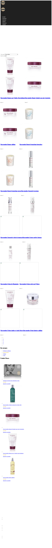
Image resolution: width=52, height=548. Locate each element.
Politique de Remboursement (9, 530)
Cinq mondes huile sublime (9, 477)
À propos (4, 18)
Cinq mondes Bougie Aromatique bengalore (31, 144)
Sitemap (24, 546)
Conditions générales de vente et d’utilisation (12, 527)
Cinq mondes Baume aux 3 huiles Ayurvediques (13, 98)
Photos (4, 21)
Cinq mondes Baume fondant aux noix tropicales (37, 98)
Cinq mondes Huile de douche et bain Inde (12, 405)
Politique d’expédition (7, 528)
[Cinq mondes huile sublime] (12, 476)
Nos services (5, 518)
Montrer (2, 56)
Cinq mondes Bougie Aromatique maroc (11, 191)
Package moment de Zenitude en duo (11, 380)
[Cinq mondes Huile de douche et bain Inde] (12, 403)
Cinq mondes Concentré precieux (30, 191)
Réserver (4, 23)
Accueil (3, 16)
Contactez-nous (6, 519)
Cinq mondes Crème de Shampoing (10, 284)
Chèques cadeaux (7, 350)
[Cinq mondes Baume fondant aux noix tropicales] (12, 427)
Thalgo (4, 354)
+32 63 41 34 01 (11, 510)
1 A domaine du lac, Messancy (9, 507)
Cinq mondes (6, 352)
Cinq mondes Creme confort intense (32, 237)
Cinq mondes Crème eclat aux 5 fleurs (30, 284)
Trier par (2, 54)
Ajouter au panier (7, 383)
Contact (4, 24)
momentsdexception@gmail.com (12, 508)
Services (4, 20)
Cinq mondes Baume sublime (8, 144)
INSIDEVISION (19, 546)
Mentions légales (6, 525)
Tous (4, 355)
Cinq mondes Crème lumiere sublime (32, 330)
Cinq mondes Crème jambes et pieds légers (12, 330)
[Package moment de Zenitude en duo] (12, 379)
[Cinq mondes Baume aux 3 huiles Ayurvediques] (12, 451)
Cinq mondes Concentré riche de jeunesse (12, 237)
